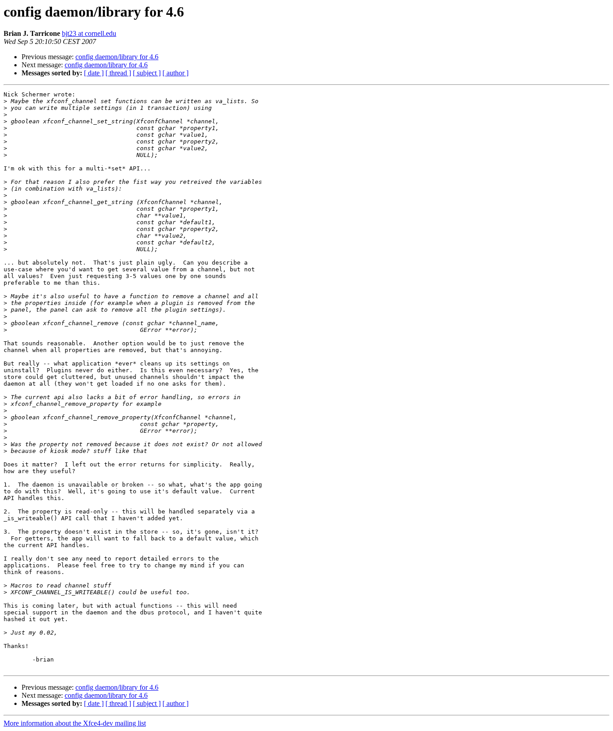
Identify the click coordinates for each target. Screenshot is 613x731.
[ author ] (175, 73)
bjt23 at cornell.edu (89, 33)
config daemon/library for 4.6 (116, 57)
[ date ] (94, 73)
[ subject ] (147, 73)
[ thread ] (118, 73)
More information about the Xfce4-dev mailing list (75, 723)
